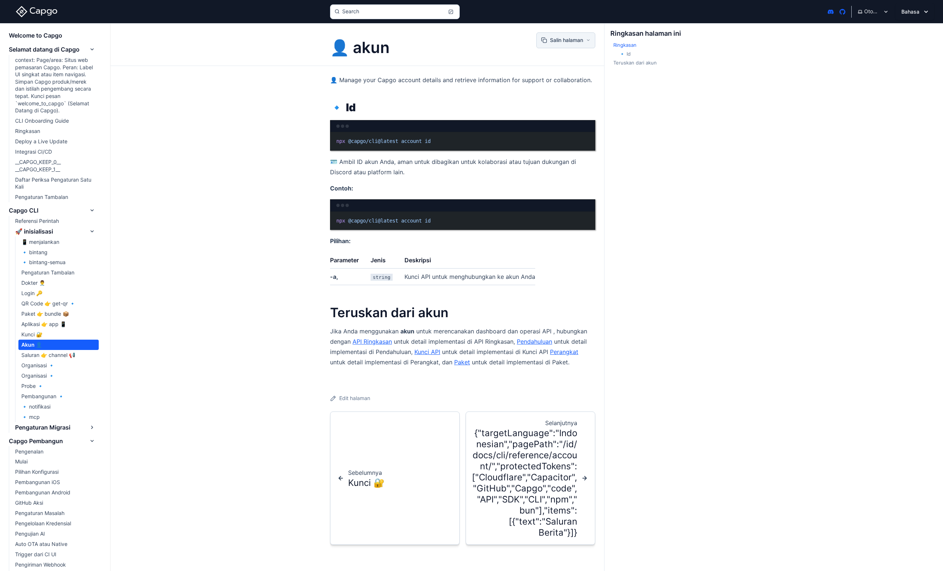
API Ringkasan (372, 341)
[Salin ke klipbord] (586, 141)
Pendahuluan (534, 341)
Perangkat (564, 351)
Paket (462, 362)
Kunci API (427, 351)
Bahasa (910, 11)
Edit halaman (354, 398)
